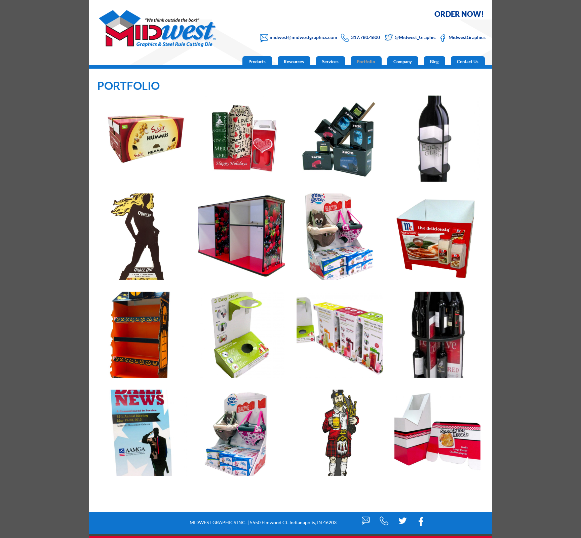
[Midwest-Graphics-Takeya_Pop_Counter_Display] (241, 335)
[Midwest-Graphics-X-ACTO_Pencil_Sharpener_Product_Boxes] (340, 139)
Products (257, 61)
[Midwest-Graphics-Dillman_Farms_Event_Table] (241, 236)
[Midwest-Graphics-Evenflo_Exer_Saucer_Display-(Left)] (241, 433)
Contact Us (467, 61)
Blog (434, 61)
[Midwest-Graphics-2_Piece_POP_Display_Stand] (437, 433)
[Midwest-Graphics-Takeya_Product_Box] (340, 335)
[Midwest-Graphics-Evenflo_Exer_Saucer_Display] (340, 236)
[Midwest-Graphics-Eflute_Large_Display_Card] (144, 433)
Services (330, 61)
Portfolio (366, 61)
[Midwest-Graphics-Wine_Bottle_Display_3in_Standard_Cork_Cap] (437, 139)
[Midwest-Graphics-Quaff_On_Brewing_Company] (144, 236)
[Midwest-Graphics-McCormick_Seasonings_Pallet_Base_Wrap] (437, 236)
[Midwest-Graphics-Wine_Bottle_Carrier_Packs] (241, 139)
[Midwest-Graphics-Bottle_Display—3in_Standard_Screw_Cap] (437, 335)
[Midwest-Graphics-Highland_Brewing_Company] (340, 433)
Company (402, 61)
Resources (294, 61)
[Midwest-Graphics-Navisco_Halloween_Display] (144, 335)
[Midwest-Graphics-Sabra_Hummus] (144, 139)
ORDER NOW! (459, 14)
